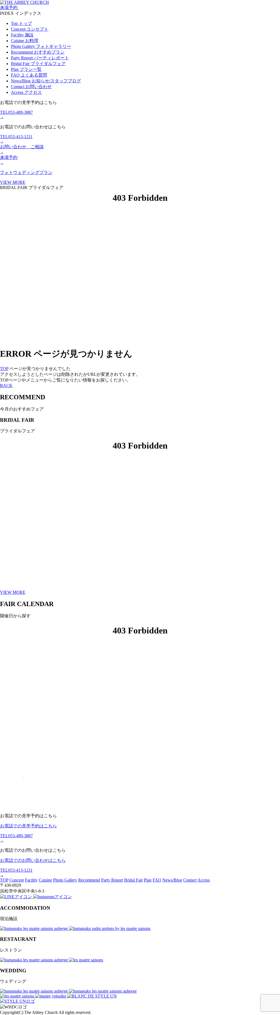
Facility (22, 35)
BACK (6, 385)
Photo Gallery (41, 46)
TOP (4, 368)
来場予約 (9, 7)
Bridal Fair (38, 63)
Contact (31, 86)
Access (26, 92)
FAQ (29, 75)
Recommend (38, 52)
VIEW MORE (12, 592)
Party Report (40, 58)
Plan (26, 69)
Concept (29, 29)
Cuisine (24, 40)
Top (21, 23)
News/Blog (46, 80)
